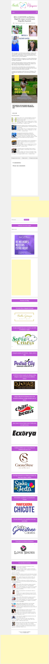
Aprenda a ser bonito (15, 572)
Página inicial (24, 158)
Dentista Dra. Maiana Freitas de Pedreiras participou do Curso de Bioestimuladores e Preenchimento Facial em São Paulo (27, 126)
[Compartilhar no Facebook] (16, 113)
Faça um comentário (31, 23)
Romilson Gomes (26, 632)
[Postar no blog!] (14, 113)
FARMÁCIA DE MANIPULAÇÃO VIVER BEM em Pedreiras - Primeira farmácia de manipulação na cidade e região (26, 141)
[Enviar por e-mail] (12, 113)
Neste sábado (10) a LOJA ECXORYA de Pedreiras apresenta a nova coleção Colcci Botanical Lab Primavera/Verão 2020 (26, 118)
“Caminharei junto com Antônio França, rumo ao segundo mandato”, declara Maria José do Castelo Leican (26, 149)
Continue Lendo (27, 123)
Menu (13, 12)
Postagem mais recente (16, 158)
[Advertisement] (25, 198)
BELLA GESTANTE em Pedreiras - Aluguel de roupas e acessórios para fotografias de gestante (24, 19)
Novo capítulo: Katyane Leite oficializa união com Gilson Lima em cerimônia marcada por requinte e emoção (25, 578)
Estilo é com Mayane (27, 631)
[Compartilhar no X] (15, 113)
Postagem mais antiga (33, 158)
